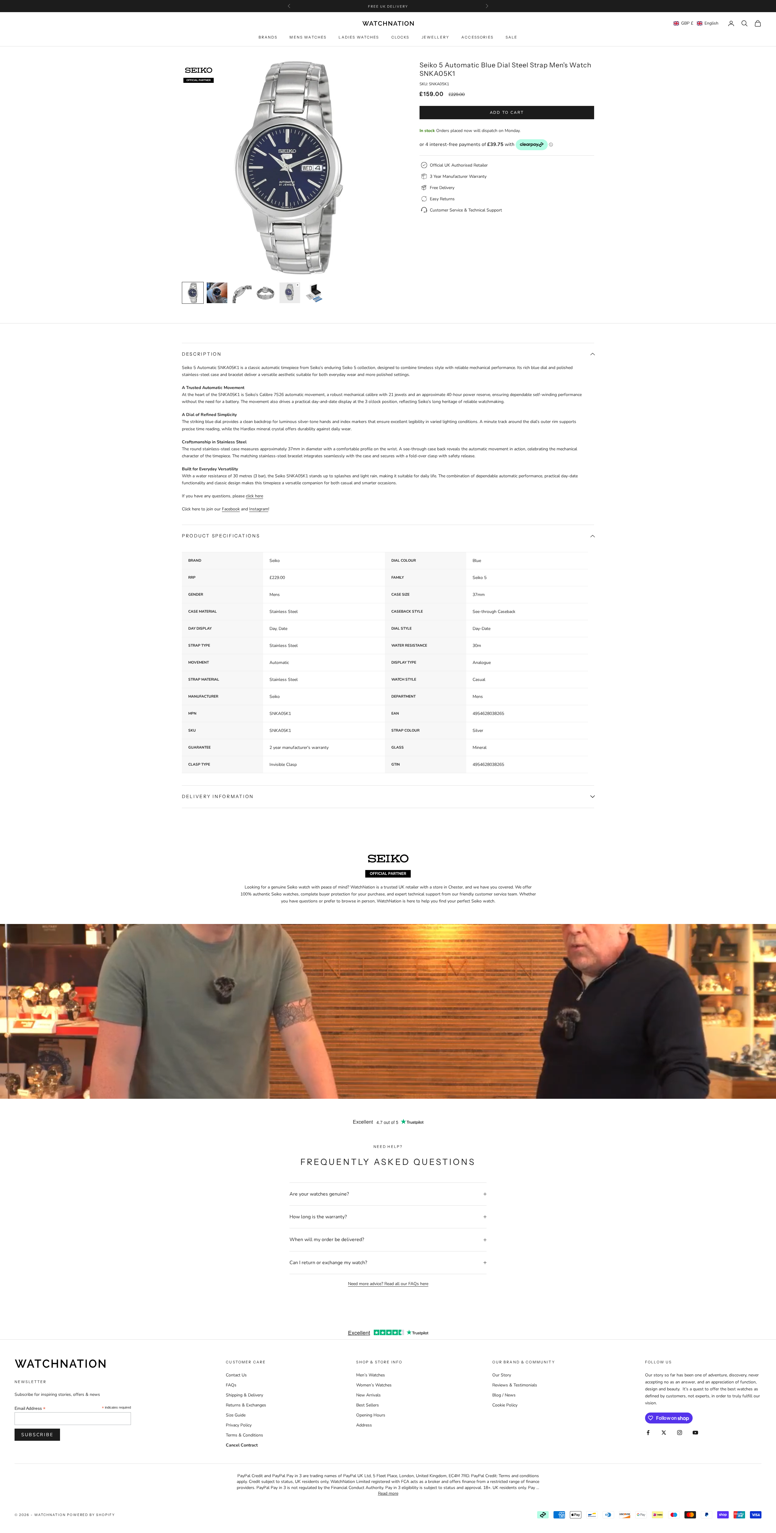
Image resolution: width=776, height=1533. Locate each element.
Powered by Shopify (91, 1515)
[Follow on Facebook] (648, 1433)
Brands (268, 37)
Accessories (477, 37)
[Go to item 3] (241, 293)
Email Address (30, 1408)
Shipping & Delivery (244, 1395)
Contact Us (236, 1375)
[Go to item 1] (193, 293)
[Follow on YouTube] (695, 1433)
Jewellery (435, 37)
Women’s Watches (374, 1385)
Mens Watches (307, 37)
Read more (388, 1493)
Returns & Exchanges (246, 1405)
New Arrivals (368, 1395)
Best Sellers (367, 1405)
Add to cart (507, 112)
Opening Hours (370, 1415)
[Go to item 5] (290, 293)
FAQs (231, 1385)
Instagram (258, 509)
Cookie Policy (504, 1405)
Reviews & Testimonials (514, 1385)
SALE (512, 37)
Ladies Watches (359, 37)
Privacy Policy (239, 1425)
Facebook (231, 509)
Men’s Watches (370, 1375)
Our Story (501, 1375)
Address (364, 1425)
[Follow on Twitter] (664, 1433)
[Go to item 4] (265, 293)
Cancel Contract (242, 1445)
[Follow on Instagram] (680, 1433)
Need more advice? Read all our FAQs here (388, 1284)
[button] (696, 23)
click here (254, 496)
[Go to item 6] (314, 293)
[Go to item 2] (217, 293)
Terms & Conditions (244, 1435)
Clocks (400, 37)
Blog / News (504, 1395)
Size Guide (236, 1415)
